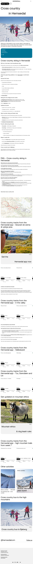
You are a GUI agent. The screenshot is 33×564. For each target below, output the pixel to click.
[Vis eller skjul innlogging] (11, 4)
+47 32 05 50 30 (4, 51)
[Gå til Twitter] (17, 562)
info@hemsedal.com (5, 52)
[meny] (30, 1)
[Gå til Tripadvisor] (12, 562)
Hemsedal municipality (4, 557)
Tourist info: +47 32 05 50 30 (5, 555)
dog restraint (15, 339)
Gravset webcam (4, 95)
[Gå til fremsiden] (16, 1)
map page (20, 74)
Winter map (5, 4)
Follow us (29, 540)
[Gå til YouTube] (20, 562)
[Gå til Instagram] (15, 562)
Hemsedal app (6, 143)
